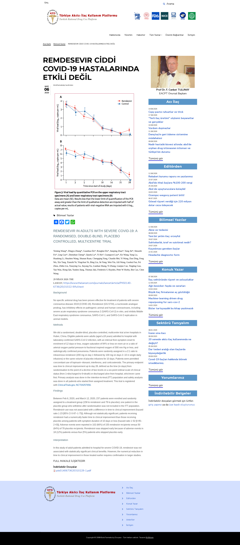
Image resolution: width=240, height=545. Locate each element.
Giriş (46, 2)
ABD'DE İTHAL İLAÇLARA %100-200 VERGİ (170, 182)
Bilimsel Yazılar (133, 493)
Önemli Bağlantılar (174, 35)
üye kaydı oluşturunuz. (182, 404)
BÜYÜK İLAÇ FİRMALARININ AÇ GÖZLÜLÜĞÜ (169, 292)
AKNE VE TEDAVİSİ (158, 230)
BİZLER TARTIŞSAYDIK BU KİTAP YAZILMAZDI (170, 308)
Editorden (131, 498)
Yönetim (128, 35)
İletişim (191, 35)
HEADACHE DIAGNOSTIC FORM (164, 255)
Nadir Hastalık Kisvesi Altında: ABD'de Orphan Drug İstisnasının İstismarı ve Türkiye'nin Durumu (169, 148)
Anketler (130, 519)
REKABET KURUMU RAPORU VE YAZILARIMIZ (170, 176)
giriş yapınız (155, 404)
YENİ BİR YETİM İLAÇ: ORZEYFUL (164, 236)
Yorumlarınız (132, 514)
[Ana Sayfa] (82, 17)
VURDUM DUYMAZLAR (159, 128)
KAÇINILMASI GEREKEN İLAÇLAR (164, 248)
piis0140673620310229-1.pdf (73, 470)
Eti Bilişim (149, 537)
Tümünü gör (155, 158)
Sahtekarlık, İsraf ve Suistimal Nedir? (169, 242)
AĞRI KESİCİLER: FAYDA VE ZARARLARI (166, 286)
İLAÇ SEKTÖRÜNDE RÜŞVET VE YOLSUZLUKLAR (171, 279)
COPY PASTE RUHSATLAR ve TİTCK (165, 112)
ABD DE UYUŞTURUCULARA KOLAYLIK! (166, 189)
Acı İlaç (129, 487)
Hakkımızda (114, 35)
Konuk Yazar (132, 503)
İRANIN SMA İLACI (157, 333)
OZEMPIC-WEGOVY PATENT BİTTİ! (166, 195)
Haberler (141, 35)
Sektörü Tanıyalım (134, 509)
